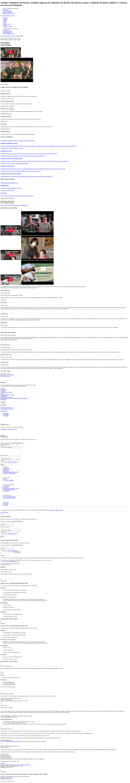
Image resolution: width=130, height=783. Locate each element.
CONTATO (5, 487)
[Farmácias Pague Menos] (6, 392)
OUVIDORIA (6, 491)
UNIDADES (6, 469)
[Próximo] (3, 374)
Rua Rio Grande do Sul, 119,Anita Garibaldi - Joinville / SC (7, 408)
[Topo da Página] (4, 512)
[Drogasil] (3, 391)
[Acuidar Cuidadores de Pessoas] (8, 15)
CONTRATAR (6, 486)
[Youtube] (5, 505)
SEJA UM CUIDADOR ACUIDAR (11, 488)
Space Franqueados (7, 12)
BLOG (4, 479)
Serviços (5, 20)
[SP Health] (3, 399)
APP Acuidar (6, 9)
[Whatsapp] (6, 413)
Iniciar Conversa (17, 552)
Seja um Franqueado (7, 10)
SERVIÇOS (6, 470)
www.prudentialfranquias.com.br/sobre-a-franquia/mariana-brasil (17, 764)
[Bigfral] (3, 388)
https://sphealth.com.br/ (8, 777)
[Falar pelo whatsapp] (5, 36)
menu (21, 36)
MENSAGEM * (4, 455)
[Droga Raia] (4, 389)
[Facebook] (6, 414)
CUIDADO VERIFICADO (9, 473)
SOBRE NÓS (6, 468)
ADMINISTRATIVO (12, 429)
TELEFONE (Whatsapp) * (6, 447)
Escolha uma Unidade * (6, 443)
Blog (4, 22)
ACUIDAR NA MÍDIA (8, 480)
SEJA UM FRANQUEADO (9, 496)
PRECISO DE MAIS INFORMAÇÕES (19, 205)
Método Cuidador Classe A (9, 13)
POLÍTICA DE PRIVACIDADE (56, 510)
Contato (5, 25)
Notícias (5, 21)
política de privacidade (12, 462)
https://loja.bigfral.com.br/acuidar (12, 561)
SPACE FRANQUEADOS (9, 498)
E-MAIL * (3, 445)
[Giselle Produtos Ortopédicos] (7, 394)
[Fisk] (2, 393)
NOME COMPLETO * (6, 444)
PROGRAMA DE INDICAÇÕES (10, 472)
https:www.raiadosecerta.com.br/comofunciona (11, 741)
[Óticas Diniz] (4, 395)
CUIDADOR (3, 429)
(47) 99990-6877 (4, 411)
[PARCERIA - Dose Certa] (7, 397)
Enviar (2, 464)
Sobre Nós (5, 18)
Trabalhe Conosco (7, 24)
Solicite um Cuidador (7, 26)
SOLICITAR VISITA (5, 205)
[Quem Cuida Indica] (5, 376)
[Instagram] (6, 415)
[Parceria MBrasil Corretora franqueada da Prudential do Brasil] (14, 398)
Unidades (5, 19)
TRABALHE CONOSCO (9, 489)
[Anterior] (11, 374)
